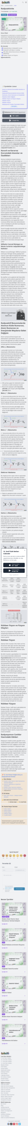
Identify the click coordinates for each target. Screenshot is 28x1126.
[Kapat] (25, 550)
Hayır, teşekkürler (14, 575)
